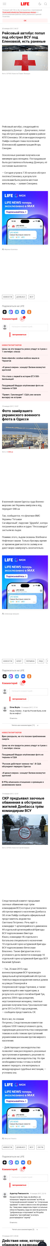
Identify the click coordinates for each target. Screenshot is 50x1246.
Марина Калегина (11, 249)
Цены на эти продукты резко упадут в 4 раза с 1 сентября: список (24, 350)
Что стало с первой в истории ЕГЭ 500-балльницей (20, 377)
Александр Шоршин (11, 614)
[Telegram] (16, 312)
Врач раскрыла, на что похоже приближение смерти (24, 737)
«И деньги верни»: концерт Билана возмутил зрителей (23, 368)
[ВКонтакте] (23, 312)
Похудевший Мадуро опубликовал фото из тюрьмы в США (22, 387)
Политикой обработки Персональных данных (19, 12)
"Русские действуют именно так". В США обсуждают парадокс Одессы (21, 765)
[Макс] (10, 312)
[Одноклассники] (29, 312)
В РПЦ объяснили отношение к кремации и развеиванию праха (23, 783)
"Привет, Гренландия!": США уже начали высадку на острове (21, 396)
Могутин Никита (10, 1138)
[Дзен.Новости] (4, 312)
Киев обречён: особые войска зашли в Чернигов (20, 359)
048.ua (10, 452)
